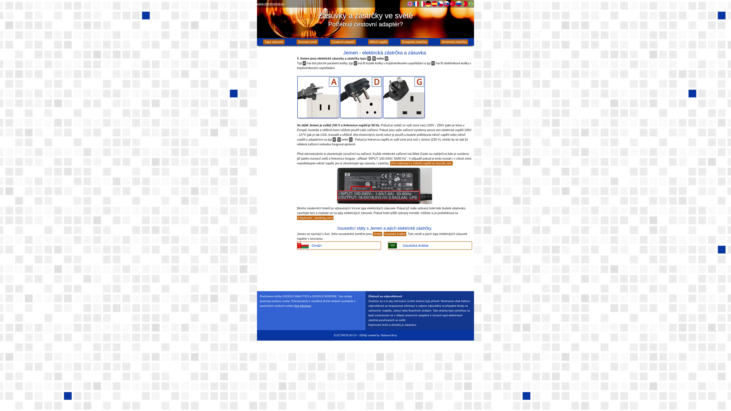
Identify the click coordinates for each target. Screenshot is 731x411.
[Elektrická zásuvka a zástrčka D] (361, 97)
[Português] (465, 4)
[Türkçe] (453, 4)
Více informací (302, 305)
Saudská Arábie (395, 234)
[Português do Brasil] (471, 4)
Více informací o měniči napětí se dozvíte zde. (421, 163)
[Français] (416, 4)
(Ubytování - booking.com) (315, 217)
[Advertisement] (276, 108)
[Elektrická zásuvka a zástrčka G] (404, 97)
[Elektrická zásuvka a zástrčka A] (318, 97)
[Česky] (440, 4)
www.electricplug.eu (270, 4)
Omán (377, 234)
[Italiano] (422, 4)
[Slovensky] (447, 4)
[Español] (434, 4)
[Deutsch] (428, 4)
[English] (410, 4)
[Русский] (459, 4)
